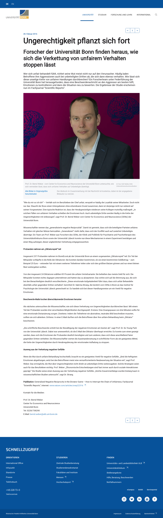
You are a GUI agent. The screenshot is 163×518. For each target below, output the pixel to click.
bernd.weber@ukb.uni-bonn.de (43, 414)
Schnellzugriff (22, 449)
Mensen (59, 477)
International (144, 15)
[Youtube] (147, 499)
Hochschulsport (63, 482)
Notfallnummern (114, 482)
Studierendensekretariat (67, 468)
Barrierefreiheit (149, 514)
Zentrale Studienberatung (67, 463)
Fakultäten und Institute (67, 472)
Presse (9, 477)
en (12, 4)
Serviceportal (152, 490)
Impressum (117, 514)
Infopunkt (10, 468)
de (7, 4)
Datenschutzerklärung (132, 514)
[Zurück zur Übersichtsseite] (132, 30)
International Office (14, 463)
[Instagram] (124, 499)
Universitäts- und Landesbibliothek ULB (124, 463)
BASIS (140, 490)
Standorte (10, 472)
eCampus (130, 490)
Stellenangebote (114, 473)
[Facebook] (154, 499)
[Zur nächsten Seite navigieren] (137, 30)
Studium (102, 15)
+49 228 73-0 (13, 489)
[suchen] (155, 16)
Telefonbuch (11, 482)
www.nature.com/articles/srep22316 (66, 385)
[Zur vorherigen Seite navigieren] (127, 30)
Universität (88, 15)
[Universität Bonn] (17, 14)
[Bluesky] (131, 499)
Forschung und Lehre (121, 15)
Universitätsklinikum (116, 468)
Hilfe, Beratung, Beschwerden (120, 477)
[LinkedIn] (139, 499)
